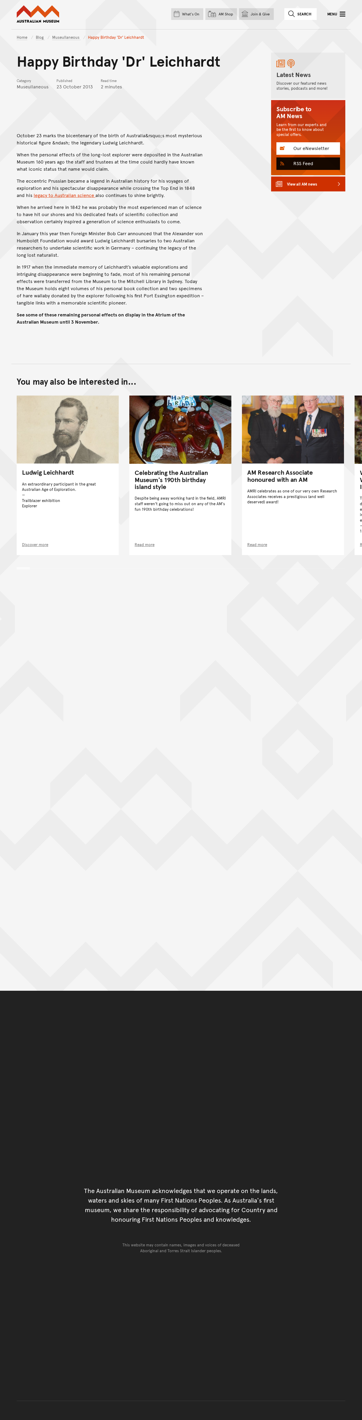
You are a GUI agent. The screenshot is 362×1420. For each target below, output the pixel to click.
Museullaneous (66, 37)
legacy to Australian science (64, 195)
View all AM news (302, 184)
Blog (40, 37)
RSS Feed (302, 163)
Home (22, 37)
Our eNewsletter (310, 148)
